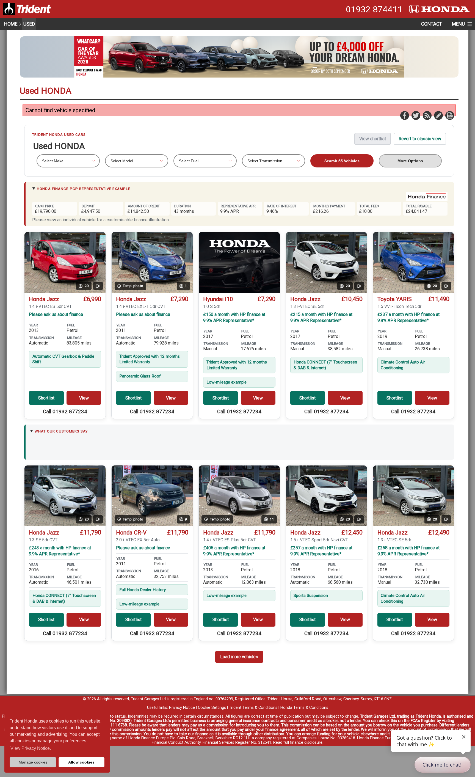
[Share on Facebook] (404, 115)
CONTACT (431, 24)
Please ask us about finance (56, 314)
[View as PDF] (449, 115)
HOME (10, 24)
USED (29, 24)
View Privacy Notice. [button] (30, 748)
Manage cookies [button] (33, 762)
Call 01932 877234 (65, 412)
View (84, 398)
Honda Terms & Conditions (304, 707)
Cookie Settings (212, 707)
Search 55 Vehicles (342, 161)
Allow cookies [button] (81, 762)
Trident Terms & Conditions (253, 707)
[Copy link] (438, 115)
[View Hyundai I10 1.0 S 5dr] (239, 262)
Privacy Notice (182, 707)
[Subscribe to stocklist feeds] (427, 115)
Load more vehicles (239, 656)
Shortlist (46, 398)
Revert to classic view (420, 138)
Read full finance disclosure (297, 742)
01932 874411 (374, 9)
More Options (410, 161)
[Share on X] (415, 115)
